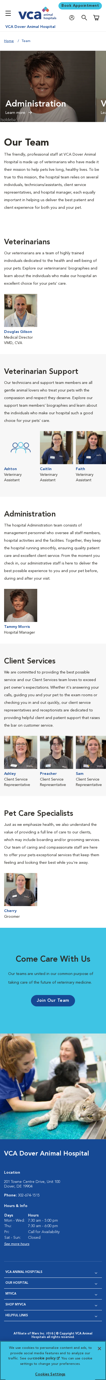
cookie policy (46, 1358)
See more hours (16, 1244)
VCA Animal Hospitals (23, 1272)
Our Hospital (16, 1283)
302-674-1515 (29, 1195)
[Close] (99, 1349)
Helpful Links (16, 1315)
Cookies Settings (50, 1374)
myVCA (10, 1293)
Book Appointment (80, 6)
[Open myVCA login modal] (73, 17)
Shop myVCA (15, 1304)
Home (9, 41)
